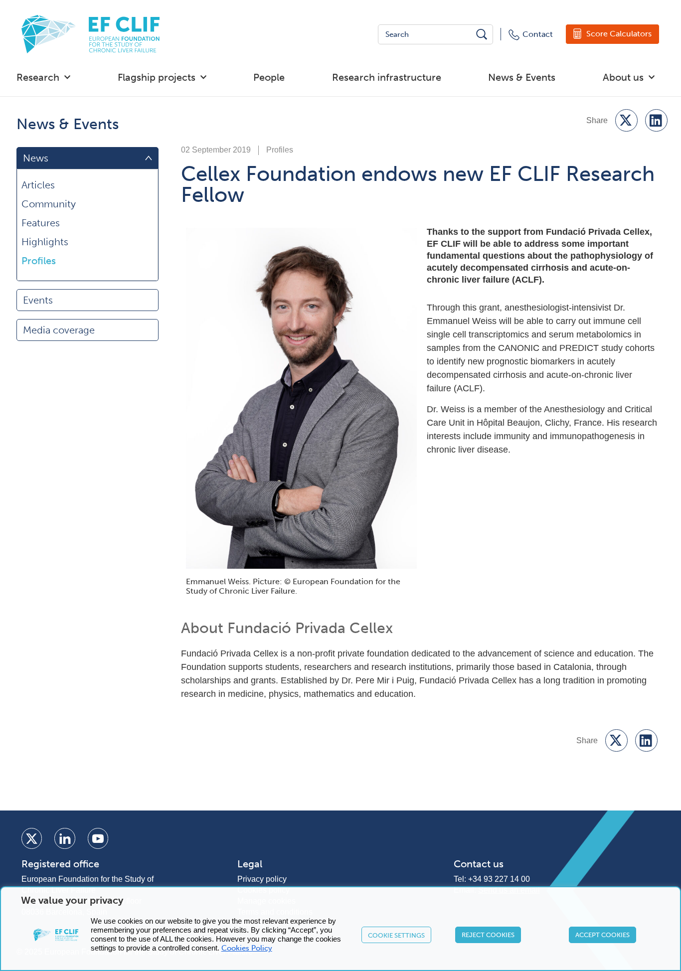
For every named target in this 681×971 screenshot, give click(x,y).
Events (38, 300)
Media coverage (59, 330)
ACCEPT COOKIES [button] (602, 935)
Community (48, 204)
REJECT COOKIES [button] (488, 935)
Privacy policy (262, 879)
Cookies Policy (246, 948)
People (269, 77)
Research (37, 77)
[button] (626, 120)
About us (623, 77)
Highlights (44, 242)
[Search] (483, 34)
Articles (38, 185)
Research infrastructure (386, 77)
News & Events (521, 77)
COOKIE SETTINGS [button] (396, 935)
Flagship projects (156, 77)
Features (40, 223)
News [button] (35, 158)
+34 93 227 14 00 (499, 879)
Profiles (38, 261)
